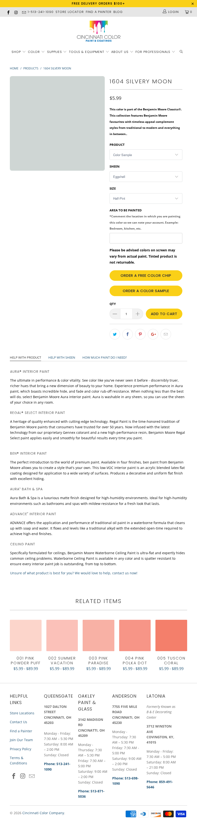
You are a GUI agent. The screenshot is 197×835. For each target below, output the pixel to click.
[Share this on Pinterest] (140, 334)
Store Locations (22, 713)
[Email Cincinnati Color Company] (24, 12)
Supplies (54, 52)
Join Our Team (21, 740)
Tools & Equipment (86, 52)
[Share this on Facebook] (127, 334)
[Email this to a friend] (165, 334)
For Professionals (153, 52)
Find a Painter (21, 731)
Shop (16, 52)
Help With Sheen (61, 357)
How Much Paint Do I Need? (104, 357)
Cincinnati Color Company (43, 813)
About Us (120, 52)
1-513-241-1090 (41, 12)
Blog (118, 12)
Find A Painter (98, 12)
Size (113, 188)
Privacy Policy (20, 749)
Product (117, 144)
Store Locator (69, 12)
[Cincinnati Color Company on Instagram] (16, 12)
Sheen (115, 166)
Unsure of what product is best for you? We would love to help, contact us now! (73, 573)
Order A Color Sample (146, 290)
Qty (113, 304)
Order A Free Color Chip (146, 275)
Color (34, 52)
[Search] (181, 52)
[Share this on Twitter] (115, 334)
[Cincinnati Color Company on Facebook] (8, 12)
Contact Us (18, 722)
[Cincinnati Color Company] (98, 31)
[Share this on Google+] (153, 334)
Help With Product (25, 357)
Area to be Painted (145, 219)
